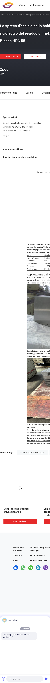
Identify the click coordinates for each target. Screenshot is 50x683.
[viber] (45, 567)
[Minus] (46, 620)
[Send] (46, 679)
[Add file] (3, 679)
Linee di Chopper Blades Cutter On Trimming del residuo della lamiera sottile (19, 511)
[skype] (38, 567)
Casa (2, 14)
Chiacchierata (35, 56)
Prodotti (10, 14)
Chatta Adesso (11, 56)
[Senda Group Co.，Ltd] (8, 5)
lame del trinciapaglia (25, 14)
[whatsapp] (23, 567)
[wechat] (30, 567)
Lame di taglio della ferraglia (32, 453)
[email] (15, 567)
